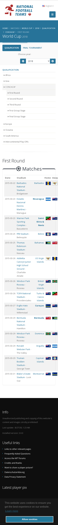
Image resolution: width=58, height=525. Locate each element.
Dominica (39, 333)
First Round (14, 93)
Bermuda (39, 317)
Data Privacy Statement (15, 476)
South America (12, 135)
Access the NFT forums (15, 458)
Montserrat (38, 373)
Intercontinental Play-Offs (17, 141)
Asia (7, 81)
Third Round (15, 104)
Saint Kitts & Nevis (40, 222)
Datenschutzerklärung (14, 472)
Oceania (9, 130)
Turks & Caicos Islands (40, 297)
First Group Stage (17, 110)
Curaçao (39, 305)
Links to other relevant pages (18, 449)
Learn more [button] (11, 511)
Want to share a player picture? (19, 467)
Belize (41, 233)
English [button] (48, 6)
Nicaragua (38, 198)
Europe (8, 124)
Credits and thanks (13, 463)
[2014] (23, 61)
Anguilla (40, 345)
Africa (7, 75)
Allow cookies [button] (29, 519)
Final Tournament (32, 47)
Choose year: (24, 54)
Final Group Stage (17, 116)
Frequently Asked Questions (17, 453)
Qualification (12, 47)
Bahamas (39, 242)
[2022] (53, 61)
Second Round (16, 98)
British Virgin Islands (40, 285)
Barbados (39, 183)
